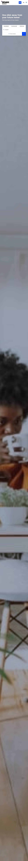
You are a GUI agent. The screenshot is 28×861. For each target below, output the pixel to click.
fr (23, 2)
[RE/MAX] (4, 2)
